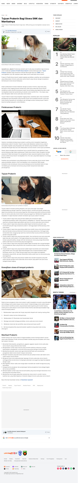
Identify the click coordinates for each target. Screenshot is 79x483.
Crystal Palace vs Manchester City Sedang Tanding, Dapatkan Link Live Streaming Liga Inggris (63, 312)
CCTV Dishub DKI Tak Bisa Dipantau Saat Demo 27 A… (67, 273)
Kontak (5, 458)
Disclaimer (17, 458)
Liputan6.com (15, 472)
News (8, 3)
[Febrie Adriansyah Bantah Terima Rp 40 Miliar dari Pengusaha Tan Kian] (56, 331)
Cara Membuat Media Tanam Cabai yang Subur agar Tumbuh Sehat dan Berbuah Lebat (67, 56)
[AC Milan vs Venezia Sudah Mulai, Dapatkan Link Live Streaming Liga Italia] (56, 319)
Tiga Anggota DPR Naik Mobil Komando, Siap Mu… (67, 260)
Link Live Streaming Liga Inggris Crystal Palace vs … (67, 338)
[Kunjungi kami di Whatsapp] (71, 468)
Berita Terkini (58, 292)
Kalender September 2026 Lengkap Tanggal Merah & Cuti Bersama (66, 65)
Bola (25, 3)
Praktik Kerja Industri (22, 71)
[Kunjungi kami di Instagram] (68, 468)
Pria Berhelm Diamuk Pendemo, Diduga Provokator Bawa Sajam (64, 254)
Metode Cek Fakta (8, 460)
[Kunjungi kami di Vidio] (58, 468)
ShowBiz (19, 3)
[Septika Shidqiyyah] (5, 432)
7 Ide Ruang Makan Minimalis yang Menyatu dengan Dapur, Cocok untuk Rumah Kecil (67, 130)
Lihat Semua (72, 35)
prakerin (13, 71)
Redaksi (11, 458)
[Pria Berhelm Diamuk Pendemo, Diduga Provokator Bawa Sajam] (64, 245)
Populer (56, 35)
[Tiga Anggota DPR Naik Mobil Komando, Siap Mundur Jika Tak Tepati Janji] (56, 260)
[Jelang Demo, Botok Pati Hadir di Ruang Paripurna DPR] (56, 286)
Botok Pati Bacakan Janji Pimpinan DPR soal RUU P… (67, 266)
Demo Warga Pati (58, 237)
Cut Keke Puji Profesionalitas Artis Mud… (67, 325)
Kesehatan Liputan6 (27, 380)
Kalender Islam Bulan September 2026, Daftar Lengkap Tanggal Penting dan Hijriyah (66, 140)
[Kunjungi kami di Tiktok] (74, 468)
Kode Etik (24, 458)
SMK (38, 72)
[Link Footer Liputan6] (10, 453)
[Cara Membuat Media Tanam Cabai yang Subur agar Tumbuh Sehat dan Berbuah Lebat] (64, 44)
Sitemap (42, 458)
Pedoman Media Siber (33, 458)
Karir (66, 458)
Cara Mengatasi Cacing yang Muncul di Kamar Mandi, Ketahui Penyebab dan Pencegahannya (67, 101)
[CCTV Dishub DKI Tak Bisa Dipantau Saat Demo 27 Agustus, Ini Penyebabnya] (56, 273)
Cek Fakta (61, 3)
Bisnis (13, 3)
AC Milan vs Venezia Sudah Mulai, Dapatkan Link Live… (67, 318)
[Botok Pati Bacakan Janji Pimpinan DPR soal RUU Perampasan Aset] (56, 266)
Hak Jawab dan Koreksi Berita (20, 460)
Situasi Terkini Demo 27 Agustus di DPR (66, 279)
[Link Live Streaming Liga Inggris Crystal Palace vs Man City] (56, 338)
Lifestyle (31, 3)
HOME (3, 3)
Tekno (46, 3)
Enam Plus (68, 3)
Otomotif (53, 3)
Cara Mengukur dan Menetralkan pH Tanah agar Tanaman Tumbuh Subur (67, 92)
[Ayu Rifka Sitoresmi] (4, 31)
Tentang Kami (59, 458)
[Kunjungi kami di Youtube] (61, 468)
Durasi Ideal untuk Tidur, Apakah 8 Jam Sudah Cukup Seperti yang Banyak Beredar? (67, 121)
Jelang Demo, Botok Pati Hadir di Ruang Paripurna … (67, 285)
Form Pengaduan (50, 458)
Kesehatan (39, 3)
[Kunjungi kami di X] (66, 468)
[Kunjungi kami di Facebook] (63, 468)
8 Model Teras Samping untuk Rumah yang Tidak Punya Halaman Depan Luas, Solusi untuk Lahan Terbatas (67, 74)
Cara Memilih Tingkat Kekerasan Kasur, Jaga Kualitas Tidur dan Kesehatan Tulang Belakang (67, 111)
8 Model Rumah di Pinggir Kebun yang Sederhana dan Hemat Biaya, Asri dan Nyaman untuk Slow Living (67, 83)
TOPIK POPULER (57, 15)
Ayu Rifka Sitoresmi (12, 30)
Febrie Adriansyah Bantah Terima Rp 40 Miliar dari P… (67, 331)
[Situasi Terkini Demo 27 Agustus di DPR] (56, 279)
